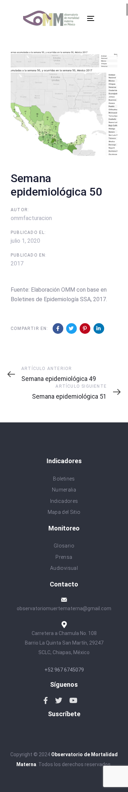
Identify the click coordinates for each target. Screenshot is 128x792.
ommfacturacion (31, 218)
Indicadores (64, 501)
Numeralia (64, 490)
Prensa (63, 557)
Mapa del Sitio (64, 512)
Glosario (64, 546)
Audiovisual (64, 568)
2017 (17, 263)
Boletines (64, 479)
